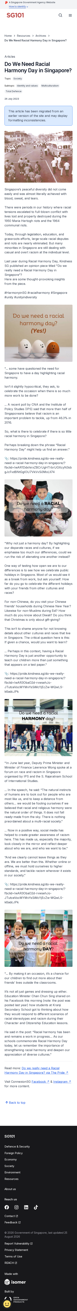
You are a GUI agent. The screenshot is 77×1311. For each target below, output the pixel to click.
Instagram (60, 1081)
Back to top (17, 1102)
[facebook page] (6, 1207)
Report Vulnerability (16, 1243)
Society (9, 1166)
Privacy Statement (16, 1250)
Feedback (10, 1222)
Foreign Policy (13, 1153)
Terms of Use (13, 1256)
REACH (9, 1263)
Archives (41, 35)
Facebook (39, 1081)
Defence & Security (17, 1146)
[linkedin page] (26, 1207)
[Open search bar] (60, 15)
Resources (23, 35)
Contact (9, 1216)
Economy (10, 1159)
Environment (12, 1172)
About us (10, 1189)
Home (8, 35)
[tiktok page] (36, 1207)
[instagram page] (16, 1207)
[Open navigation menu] (70, 15)
